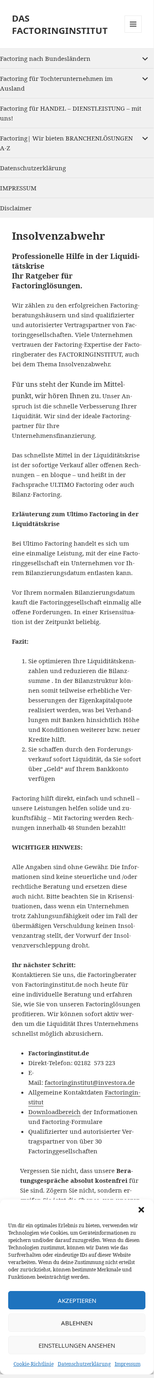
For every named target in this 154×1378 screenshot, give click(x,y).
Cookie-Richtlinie (34, 1363)
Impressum (127, 1363)
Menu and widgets (133, 32)
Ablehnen (77, 1323)
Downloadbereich (54, 1112)
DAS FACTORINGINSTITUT (60, 24)
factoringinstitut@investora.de (90, 1082)
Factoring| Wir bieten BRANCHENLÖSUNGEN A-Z (66, 143)
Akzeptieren (77, 1300)
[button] (141, 1210)
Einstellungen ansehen (76, 1345)
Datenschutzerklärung (84, 1363)
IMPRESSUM (18, 188)
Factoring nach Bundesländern (45, 58)
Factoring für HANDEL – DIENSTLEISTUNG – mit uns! (70, 113)
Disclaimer (16, 208)
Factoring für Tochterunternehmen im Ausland (56, 83)
